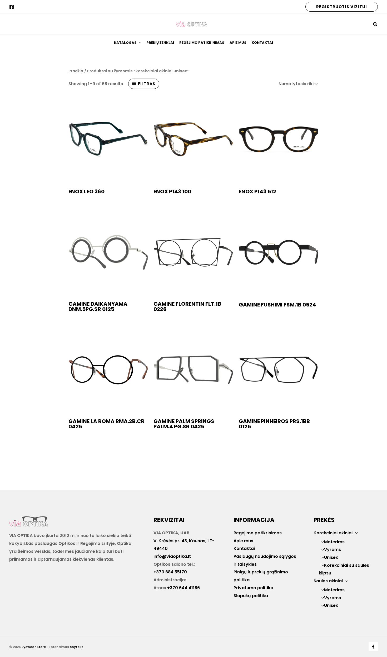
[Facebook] (11, 6)
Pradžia (75, 71)
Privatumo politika (253, 588)
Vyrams (332, 549)
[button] (341, 7)
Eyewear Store (34, 647)
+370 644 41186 (183, 588)
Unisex (331, 557)
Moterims (334, 542)
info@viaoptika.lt (172, 556)
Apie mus (238, 42)
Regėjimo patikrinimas (201, 42)
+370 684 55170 (170, 572)
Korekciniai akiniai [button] (333, 533)
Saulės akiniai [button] (328, 581)
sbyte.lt (76, 647)
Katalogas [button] (125, 42)
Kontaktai (262, 42)
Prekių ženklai (160, 42)
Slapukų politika (251, 596)
